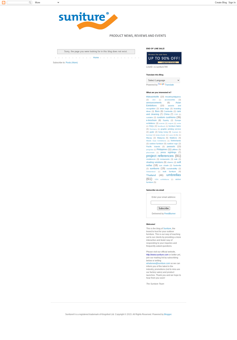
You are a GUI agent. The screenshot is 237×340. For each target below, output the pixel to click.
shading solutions (154, 162)
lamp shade (161, 135)
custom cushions (166, 117)
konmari (149, 135)
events (161, 123)
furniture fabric (175, 126)
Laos (171, 135)
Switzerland (150, 172)
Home (96, 57)
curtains (149, 117)
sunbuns (154, 168)
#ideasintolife (152, 97)
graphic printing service (171, 129)
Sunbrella (177, 165)
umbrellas (173, 175)
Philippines (162, 149)
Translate (169, 85)
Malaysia (161, 138)
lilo (177, 135)
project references (160, 156)
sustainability (172, 168)
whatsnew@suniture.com (158, 263)
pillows (175, 149)
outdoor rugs (172, 144)
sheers (170, 162)
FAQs (151, 126)
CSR (176, 114)
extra (179, 123)
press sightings (168, 152)
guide (152, 132)
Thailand (151, 175)
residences (151, 159)
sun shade (163, 165)
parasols (171, 146)
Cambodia (168, 111)
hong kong (163, 132)
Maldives (173, 138)
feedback (161, 126)
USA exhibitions (162, 179)
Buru (157, 111)
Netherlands (176, 141)
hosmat (175, 132)
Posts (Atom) (72, 62)
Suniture (167, 228)
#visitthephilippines (173, 97)
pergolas (149, 149)
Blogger (167, 314)
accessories (170, 100)
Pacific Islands (153, 146)
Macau (149, 138)
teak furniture (169, 171)
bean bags (164, 108)
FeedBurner (170, 213)
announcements (154, 102)
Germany (153, 129)
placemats (150, 152)
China (167, 114)
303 (153, 100)
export (170, 123)
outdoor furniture (156, 144)
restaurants (165, 159)
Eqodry (166, 120)
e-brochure (151, 120)
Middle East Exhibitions (156, 141)
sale (175, 159)
